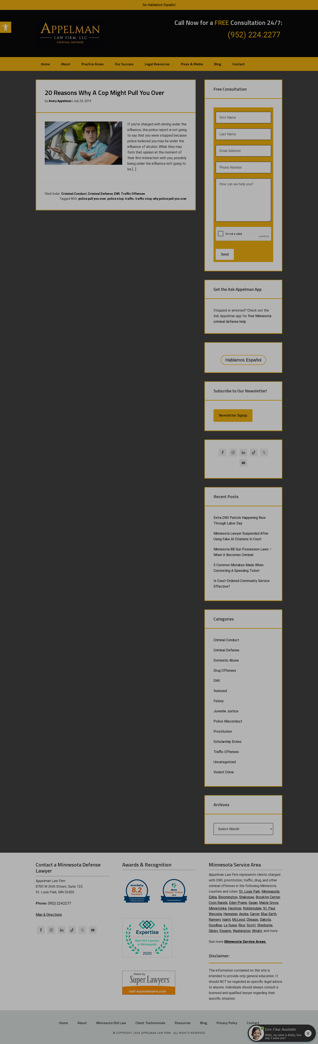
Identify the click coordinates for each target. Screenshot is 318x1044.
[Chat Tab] (159, 522)
